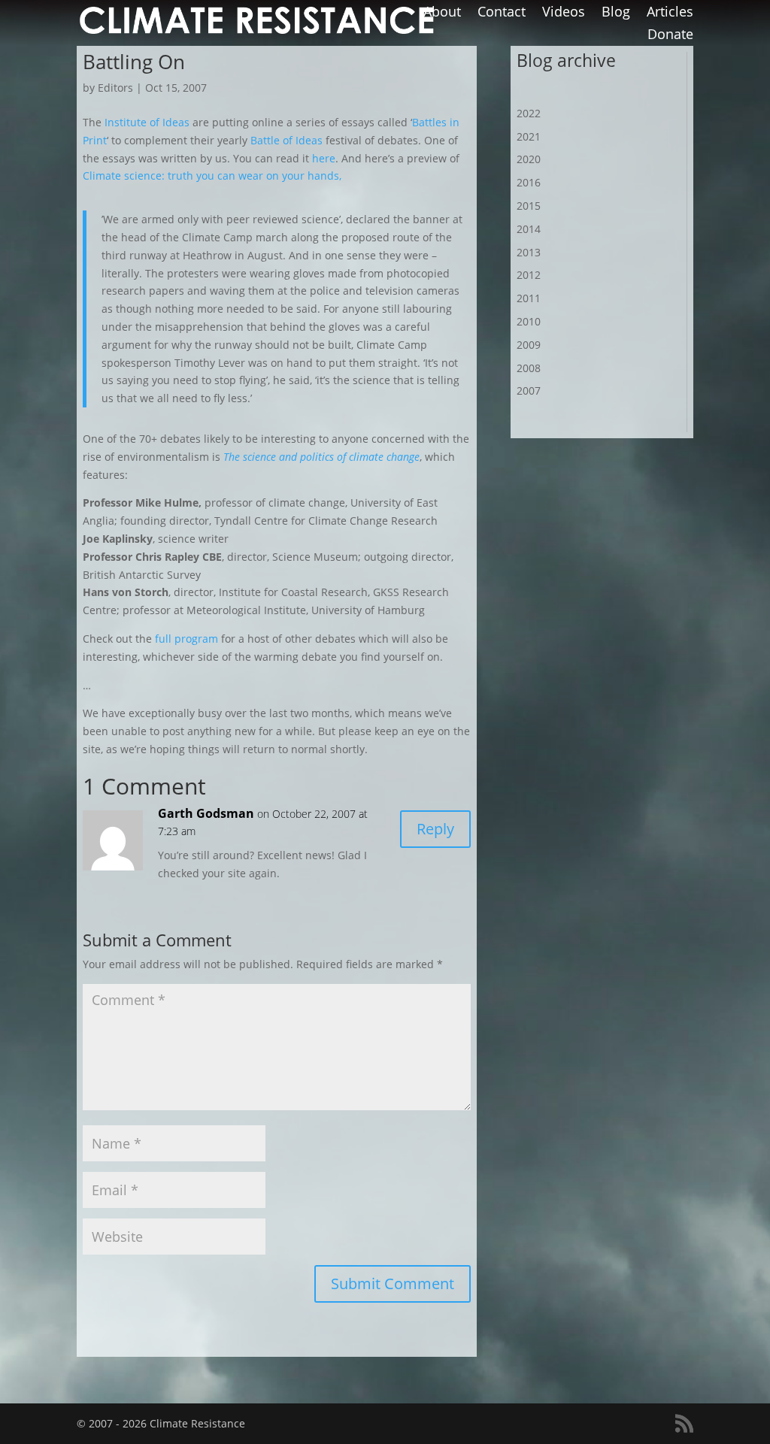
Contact (501, 13)
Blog (616, 13)
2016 (529, 182)
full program (186, 638)
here (323, 158)
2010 (529, 321)
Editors (115, 87)
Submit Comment (392, 1283)
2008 (529, 368)
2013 (529, 252)
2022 (529, 113)
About (442, 13)
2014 (529, 229)
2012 (529, 275)
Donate (670, 36)
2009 (529, 345)
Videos (563, 13)
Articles (670, 13)
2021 (529, 136)
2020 (529, 159)
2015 (529, 205)
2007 (529, 390)
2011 (529, 298)
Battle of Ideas (286, 140)
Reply (435, 829)
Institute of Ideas (147, 122)
